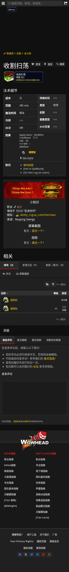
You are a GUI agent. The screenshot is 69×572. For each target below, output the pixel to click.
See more (28, 158)
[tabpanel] (34, 301)
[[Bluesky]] (31, 554)
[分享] (65, 3)
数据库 (10, 53)
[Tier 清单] (10, 500)
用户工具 (31, 534)
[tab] (9, 265)
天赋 (64, 307)
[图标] (9, 77)
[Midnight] (10, 505)
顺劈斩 (13, 300)
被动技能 (28, 165)
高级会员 (54, 541)
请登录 (16, 421)
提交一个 (37, 231)
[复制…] (47, 284)
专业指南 (9, 482)
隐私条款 (28, 547)
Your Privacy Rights (21, 541)
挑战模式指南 (43, 506)
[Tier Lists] (42, 517)
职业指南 (9, 459)
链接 (62, 64)
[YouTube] (43, 554)
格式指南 (49, 358)
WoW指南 (9, 453)
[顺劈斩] (6, 300)
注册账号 (26, 421)
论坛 (36, 366)
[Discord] (19, 554)
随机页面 (41, 541)
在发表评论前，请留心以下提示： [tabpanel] (30, 384)
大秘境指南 (10, 476)
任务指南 (40, 482)
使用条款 (41, 547)
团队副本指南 (11, 488)
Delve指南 (10, 465)
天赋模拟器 (10, 494)
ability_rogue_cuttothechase (37, 215)
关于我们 (44, 534)
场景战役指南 (43, 500)
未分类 (27, 53)
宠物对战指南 (43, 494)
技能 (19, 53)
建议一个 (37, 243)
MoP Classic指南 (46, 453)
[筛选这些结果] (53, 284)
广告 (54, 534)
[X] (25, 554)
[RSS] (49, 554)
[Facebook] (37, 554)
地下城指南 (42, 471)
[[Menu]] (3, 3)
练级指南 (9, 471)
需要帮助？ (18, 534)
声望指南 (40, 488)
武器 (64, 310)
